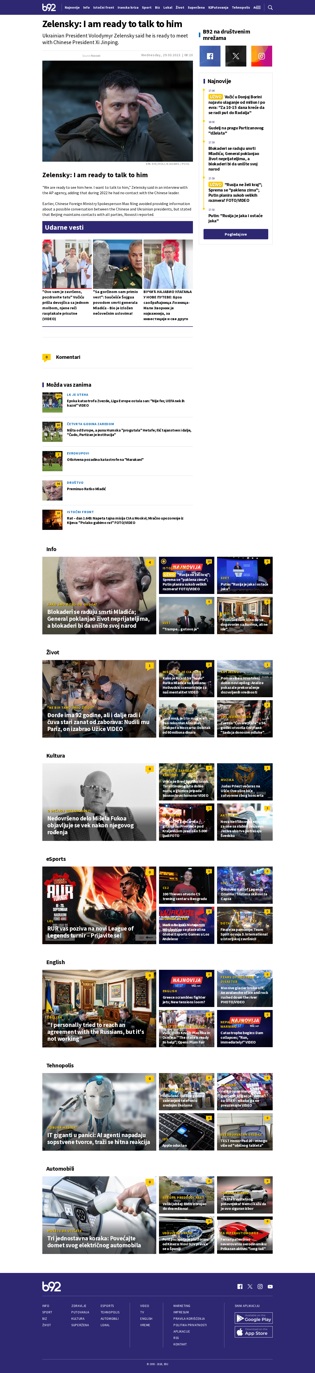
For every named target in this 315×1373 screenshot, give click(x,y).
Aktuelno (230, 672)
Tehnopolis (110, 1312)
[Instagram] (261, 56)
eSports (107, 1306)
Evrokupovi (78, 453)
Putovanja (80, 1312)
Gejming (228, 1085)
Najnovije (72, 7)
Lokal (105, 1325)
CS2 (166, 888)
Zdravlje (78, 1306)
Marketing (181, 1306)
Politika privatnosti (190, 1325)
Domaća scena (175, 918)
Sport (47, 1312)
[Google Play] (254, 1318)
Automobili (110, 1319)
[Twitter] (235, 56)
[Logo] (49, 7)
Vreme (145, 1325)
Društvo (75, 482)
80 (58, 425)
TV (142, 1312)
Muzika (227, 780)
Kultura (77, 1319)
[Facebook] (210, 56)
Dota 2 (226, 923)
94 (58, 484)
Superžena (80, 1325)
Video (144, 1306)
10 (208, 561)
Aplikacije (181, 1331)
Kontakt (180, 1344)
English (54, 1017)
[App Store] (254, 1332)
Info (45, 1306)
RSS (176, 1338)
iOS (165, 1139)
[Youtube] (270, 1286)
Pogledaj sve (236, 234)
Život (46, 1325)
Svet (225, 578)
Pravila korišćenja (189, 1319)
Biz (44, 1319)
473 (58, 396)
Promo (168, 712)
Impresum (181, 1312)
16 (58, 513)
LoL (50, 921)
